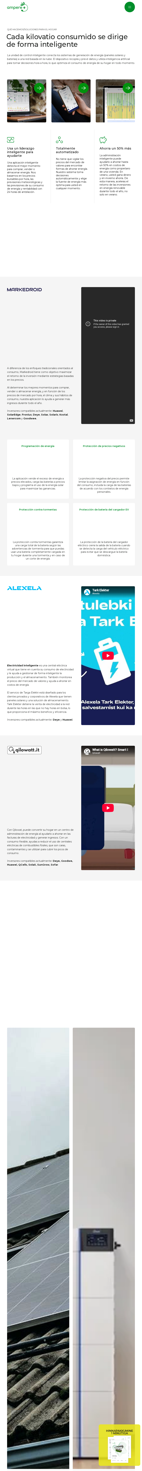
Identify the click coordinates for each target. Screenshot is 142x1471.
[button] (130, 7)
